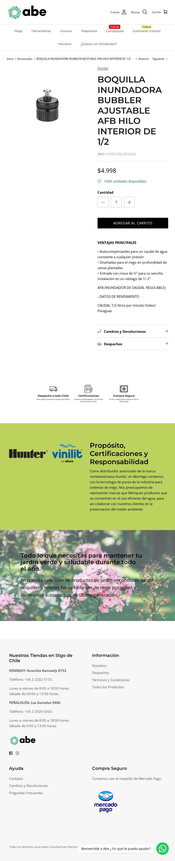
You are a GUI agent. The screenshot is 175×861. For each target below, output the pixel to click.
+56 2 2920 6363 (38, 711)
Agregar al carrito (133, 223)
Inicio (10, 59)
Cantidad (105, 192)
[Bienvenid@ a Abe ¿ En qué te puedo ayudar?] (162, 848)
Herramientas (41, 31)
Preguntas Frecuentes (26, 793)
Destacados (24, 59)
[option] (47, 105)
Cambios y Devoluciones (28, 785)
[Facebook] (11, 753)
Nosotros (65, 44)
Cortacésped (115, 31)
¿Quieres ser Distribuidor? (99, 44)
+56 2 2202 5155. (39, 679)
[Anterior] (9, 575)
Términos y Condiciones (111, 680)
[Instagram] (17, 753)
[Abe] (27, 12)
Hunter (103, 68)
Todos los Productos (108, 687)
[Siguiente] (166, 575)
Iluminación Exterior (147, 31)
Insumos (66, 31)
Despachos (100, 672)
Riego (19, 31)
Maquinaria (89, 31)
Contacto (16, 778)
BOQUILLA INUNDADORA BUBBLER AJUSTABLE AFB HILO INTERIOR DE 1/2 (83, 59)
